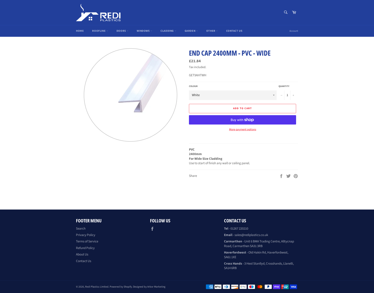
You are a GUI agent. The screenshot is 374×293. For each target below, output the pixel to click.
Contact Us (234, 31)
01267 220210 (239, 228)
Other (211, 31)
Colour (193, 86)
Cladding (167, 31)
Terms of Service (87, 241)
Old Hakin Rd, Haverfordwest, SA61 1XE (256, 254)
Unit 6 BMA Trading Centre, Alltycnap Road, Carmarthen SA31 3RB (259, 243)
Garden (190, 31)
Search (81, 228)
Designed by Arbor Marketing (149, 287)
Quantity (284, 86)
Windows (143, 31)
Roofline (99, 31)
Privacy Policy (85, 235)
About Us (82, 254)
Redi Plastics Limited (96, 287)
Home (80, 31)
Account (293, 31)
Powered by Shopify (121, 287)
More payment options (242, 130)
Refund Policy (85, 248)
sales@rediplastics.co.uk (251, 235)
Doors (121, 31)
